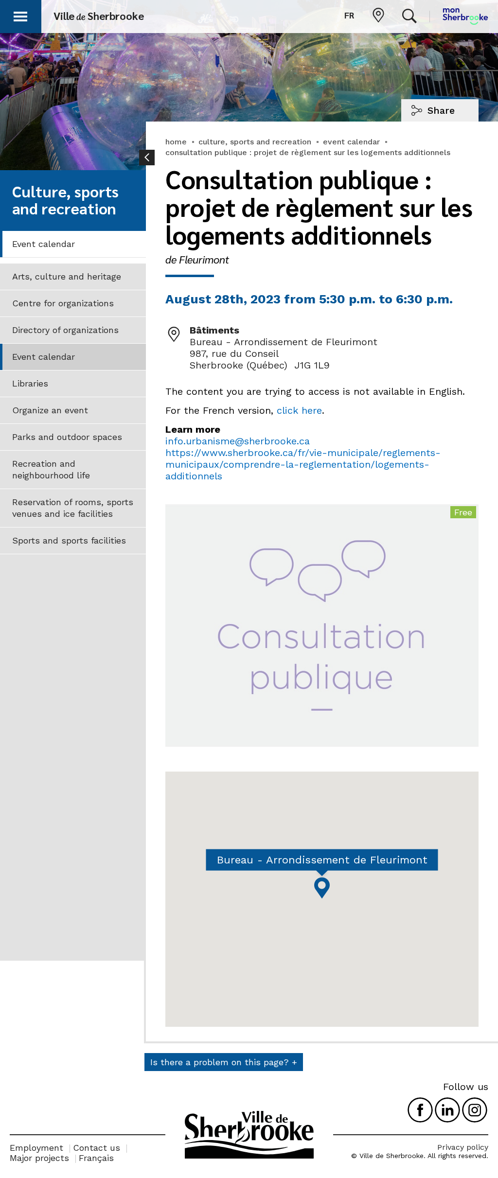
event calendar (351, 141)
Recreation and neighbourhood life (51, 469)
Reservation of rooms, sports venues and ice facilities (72, 508)
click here (299, 410)
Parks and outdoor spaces (67, 437)
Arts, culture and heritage (66, 276)
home (176, 141)
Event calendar (43, 244)
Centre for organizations (63, 303)
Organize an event (50, 410)
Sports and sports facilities (69, 540)
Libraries (30, 383)
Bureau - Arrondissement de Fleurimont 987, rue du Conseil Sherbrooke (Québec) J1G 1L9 (283, 353)
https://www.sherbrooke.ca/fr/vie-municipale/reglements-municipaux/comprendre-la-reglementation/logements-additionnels (303, 464)
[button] (20, 14)
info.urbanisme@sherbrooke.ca (237, 441)
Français (96, 1158)
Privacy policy (462, 1147)
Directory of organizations (65, 330)
